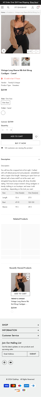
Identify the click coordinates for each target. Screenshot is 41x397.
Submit (33, 354)
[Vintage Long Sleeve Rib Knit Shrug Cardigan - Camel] (20, 282)
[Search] (8, 7)
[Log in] (33, 7)
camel (12, 312)
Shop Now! (34, 2)
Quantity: (4, 125)
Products (10, 12)
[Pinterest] (4, 362)
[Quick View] (27, 278)
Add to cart (17, 136)
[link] (10, 253)
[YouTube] (10, 362)
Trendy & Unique (14, 82)
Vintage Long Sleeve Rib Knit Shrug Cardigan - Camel (20, 303)
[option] (20, 34)
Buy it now (20, 143)
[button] (34, 51)
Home (3, 12)
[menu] (2, 7)
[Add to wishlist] (36, 136)
